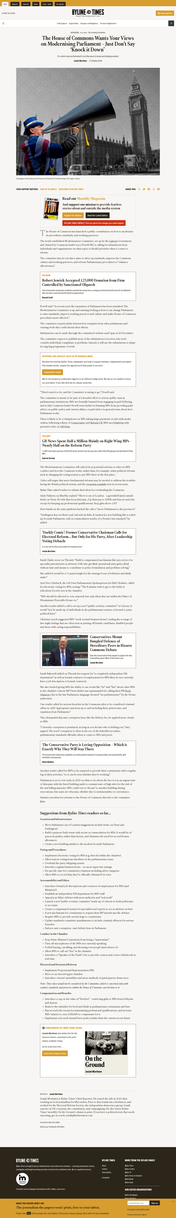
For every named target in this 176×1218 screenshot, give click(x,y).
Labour (113, 241)
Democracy (44, 1126)
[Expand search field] (171, 23)
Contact (104, 1169)
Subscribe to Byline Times (55, 1053)
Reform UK (96, 423)
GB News (65, 427)
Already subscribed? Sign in (137, 1214)
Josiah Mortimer (80, 60)
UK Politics (60, 1126)
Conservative (78, 423)
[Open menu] (3, 23)
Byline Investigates (131, 1195)
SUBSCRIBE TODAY (52, 372)
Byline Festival (129, 1169)
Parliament (52, 1126)
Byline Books (129, 1179)
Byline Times (129, 1165)
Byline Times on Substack (133, 1175)
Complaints (106, 1177)
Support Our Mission (73, 215)
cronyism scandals (96, 484)
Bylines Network (130, 1198)
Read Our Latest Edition (98, 215)
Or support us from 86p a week (138, 1209)
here (42, 801)
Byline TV (128, 1172)
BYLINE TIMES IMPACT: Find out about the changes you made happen (94, 223)
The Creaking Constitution (96, 32)
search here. (61, 1189)
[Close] (173, 1201)
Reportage (75, 32)
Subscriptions (166, 13)
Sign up (154, 1203)
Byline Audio (129, 1182)
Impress (88, 1169)
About (104, 1165)
